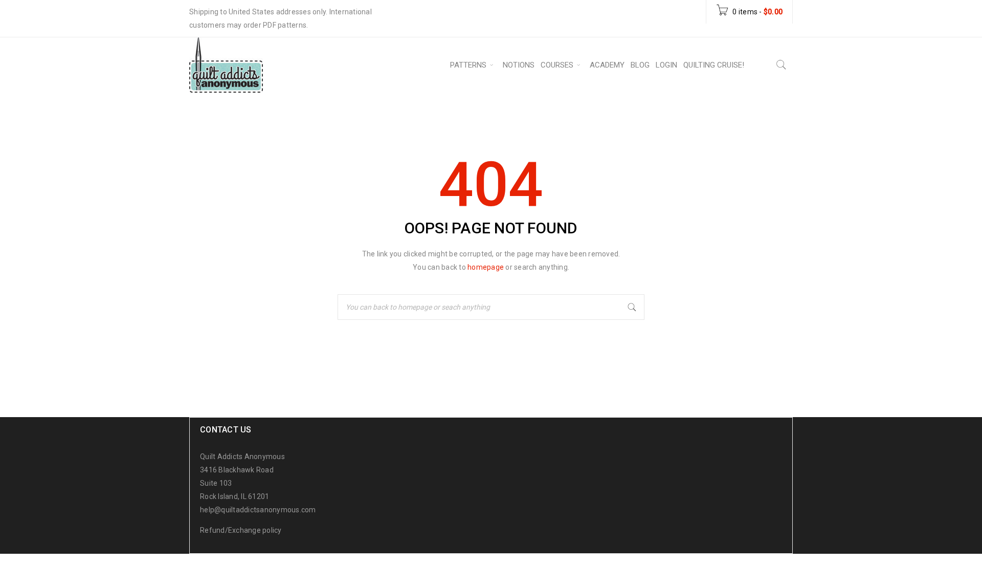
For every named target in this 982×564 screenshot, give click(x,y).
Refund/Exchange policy (241, 530)
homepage (485, 267)
